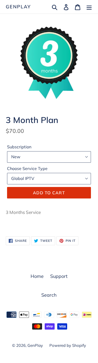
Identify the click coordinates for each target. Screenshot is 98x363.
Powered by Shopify (67, 345)
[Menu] (89, 7)
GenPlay (18, 7)
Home (37, 276)
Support (58, 276)
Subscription (19, 146)
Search (49, 295)
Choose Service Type (27, 168)
